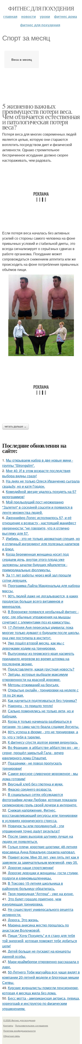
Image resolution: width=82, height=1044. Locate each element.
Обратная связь (11, 1035)
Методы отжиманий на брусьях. (33, 684)
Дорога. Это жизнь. (23, 919)
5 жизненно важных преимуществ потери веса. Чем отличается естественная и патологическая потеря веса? (41, 116)
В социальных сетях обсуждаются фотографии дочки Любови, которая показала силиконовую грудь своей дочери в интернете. (39, 799)
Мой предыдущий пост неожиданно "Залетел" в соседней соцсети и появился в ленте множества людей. (37, 507)
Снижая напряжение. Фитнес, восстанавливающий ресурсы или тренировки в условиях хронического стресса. (39, 815)
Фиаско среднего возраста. (30, 789)
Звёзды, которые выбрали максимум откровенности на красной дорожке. (35, 677)
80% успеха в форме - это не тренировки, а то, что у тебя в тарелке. (40, 734)
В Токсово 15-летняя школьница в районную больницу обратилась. (32, 886)
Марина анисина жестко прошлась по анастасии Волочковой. (35, 928)
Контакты (8, 1025)
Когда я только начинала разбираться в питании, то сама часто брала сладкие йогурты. (40, 724)
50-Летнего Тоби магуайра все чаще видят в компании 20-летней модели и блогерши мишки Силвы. (41, 977)
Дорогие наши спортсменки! (31, 867)
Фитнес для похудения (41, 8)
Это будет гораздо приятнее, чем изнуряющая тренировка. (31, 901)
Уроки (45, 16)
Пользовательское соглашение (31, 1025)
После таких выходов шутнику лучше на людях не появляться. (37, 839)
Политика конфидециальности (19, 1030)
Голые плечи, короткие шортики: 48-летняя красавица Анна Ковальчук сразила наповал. (39, 849)
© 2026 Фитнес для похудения (19, 1020)
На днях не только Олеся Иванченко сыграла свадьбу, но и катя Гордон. (41, 484)
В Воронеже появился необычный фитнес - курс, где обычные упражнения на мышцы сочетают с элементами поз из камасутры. (40, 617)
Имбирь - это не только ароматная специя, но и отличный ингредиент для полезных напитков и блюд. (41, 543)
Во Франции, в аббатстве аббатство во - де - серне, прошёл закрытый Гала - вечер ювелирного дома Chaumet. (41, 752)
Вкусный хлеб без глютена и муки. (35, 784)
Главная (10, 16)
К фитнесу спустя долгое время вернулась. (43, 742)
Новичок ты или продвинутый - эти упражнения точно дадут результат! (33, 828)
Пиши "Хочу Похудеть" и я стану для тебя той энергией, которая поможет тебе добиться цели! (39, 940)
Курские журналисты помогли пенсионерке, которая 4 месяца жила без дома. (40, 990)
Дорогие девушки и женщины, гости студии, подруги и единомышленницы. (40, 875)
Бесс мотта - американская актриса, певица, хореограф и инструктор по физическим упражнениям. (41, 1003)
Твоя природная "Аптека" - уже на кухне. (41, 893)
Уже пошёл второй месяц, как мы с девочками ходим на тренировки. (33, 646)
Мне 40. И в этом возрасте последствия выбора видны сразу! (36, 473)
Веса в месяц (21, 59)
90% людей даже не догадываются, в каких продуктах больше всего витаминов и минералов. (40, 601)
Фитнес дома (65, 16)
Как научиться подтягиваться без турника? (42, 700)
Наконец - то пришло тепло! (30, 705)
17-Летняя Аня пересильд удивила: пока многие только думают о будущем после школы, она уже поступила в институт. (41, 632)
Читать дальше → (15, 426)
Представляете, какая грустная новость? (41, 669)
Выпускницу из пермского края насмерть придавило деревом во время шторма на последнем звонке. (38, 658)
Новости (28, 16)
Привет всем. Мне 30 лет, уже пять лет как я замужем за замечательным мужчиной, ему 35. (40, 860)
